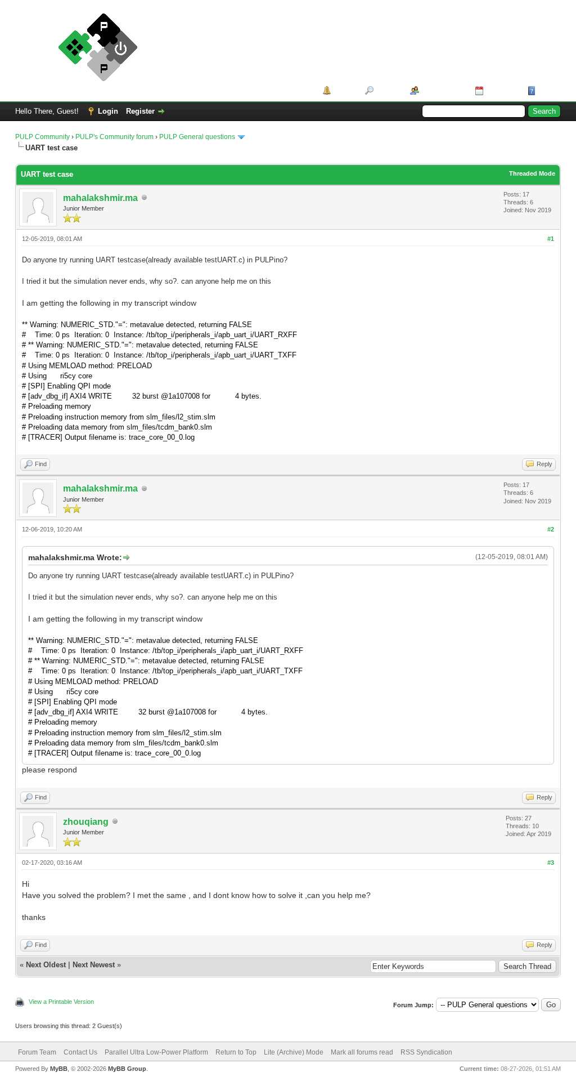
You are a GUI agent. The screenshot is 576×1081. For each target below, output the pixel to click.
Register (140, 111)
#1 (550, 238)
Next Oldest (46, 965)
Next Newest (94, 965)
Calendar (501, 90)
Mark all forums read (362, 1052)
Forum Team (37, 1052)
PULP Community (42, 137)
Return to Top (235, 1052)
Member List (443, 90)
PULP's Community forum (114, 137)
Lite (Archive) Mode (293, 1052)
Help (546, 90)
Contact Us (80, 1052)
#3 (550, 862)
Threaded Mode (532, 173)
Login (108, 111)
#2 (550, 529)
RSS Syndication (426, 1052)
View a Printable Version (61, 1001)
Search (388, 90)
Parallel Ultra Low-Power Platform (156, 1052)
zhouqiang (86, 822)
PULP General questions (197, 137)
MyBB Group (127, 1068)
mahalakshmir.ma (100, 198)
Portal (344, 90)
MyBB (59, 1068)
